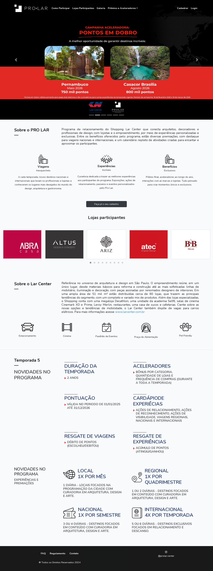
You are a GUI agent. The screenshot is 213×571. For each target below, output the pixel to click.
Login (194, 8)
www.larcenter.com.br (130, 312)
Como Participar (61, 8)
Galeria (101, 8)
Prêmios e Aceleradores (122, 8)
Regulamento (57, 553)
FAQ (43, 553)
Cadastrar (182, 8)
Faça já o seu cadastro (106, 204)
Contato (74, 553)
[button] (91, 262)
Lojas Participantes (83, 8)
